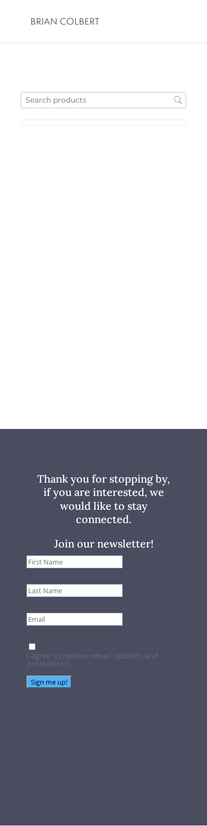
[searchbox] (103, 100)
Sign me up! (49, 682)
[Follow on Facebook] (82, 786)
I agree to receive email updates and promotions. (92, 659)
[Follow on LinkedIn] (127, 786)
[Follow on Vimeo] (106, 786)
